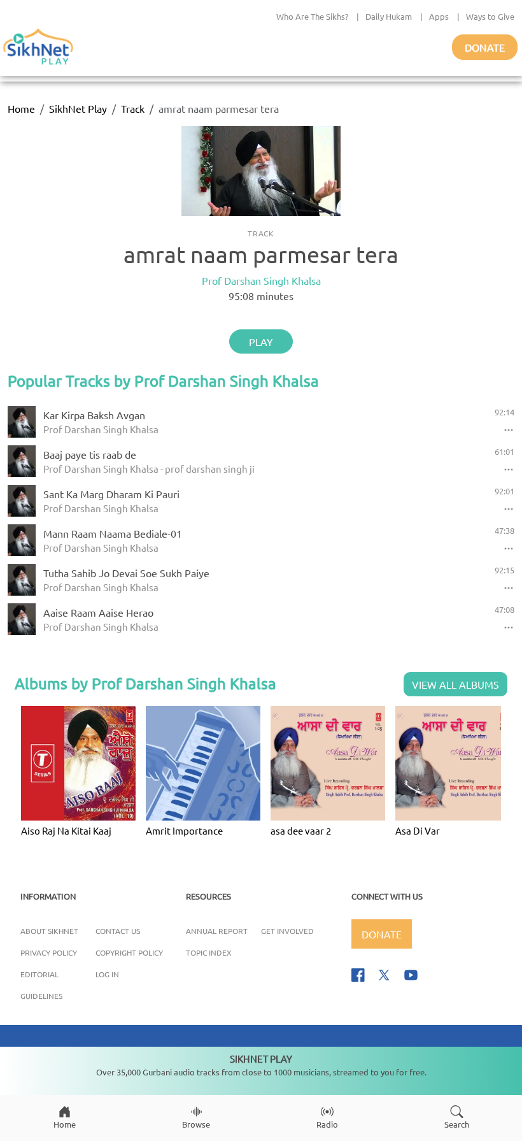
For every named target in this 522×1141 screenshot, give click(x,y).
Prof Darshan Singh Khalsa (261, 280)
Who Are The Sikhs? (312, 16)
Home (21, 108)
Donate (485, 47)
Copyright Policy (129, 952)
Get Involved (287, 931)
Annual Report (217, 931)
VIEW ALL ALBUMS (455, 684)
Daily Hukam (388, 16)
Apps (439, 16)
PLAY (261, 341)
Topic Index (209, 952)
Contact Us (117, 931)
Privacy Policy (48, 952)
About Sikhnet (49, 931)
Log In (107, 974)
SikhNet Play (78, 108)
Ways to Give (490, 16)
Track (133, 108)
